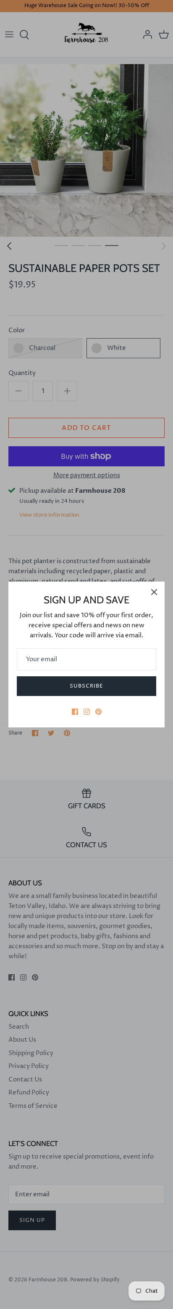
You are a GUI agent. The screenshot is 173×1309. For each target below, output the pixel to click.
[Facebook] (75, 712)
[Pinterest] (98, 712)
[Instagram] (87, 712)
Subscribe (86, 686)
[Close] (154, 592)
